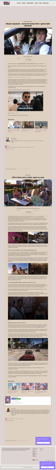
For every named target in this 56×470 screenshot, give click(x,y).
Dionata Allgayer (14, 138)
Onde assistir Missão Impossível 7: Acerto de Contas (27, 130)
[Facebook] (22, 61)
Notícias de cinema (28, 21)
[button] (54, 3)
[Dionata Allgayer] (8, 140)
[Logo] (6, 3)
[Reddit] (52, 460)
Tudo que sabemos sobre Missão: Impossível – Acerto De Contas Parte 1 (14, 130)
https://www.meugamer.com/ (13, 139)
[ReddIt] (32, 61)
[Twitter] (48, 460)
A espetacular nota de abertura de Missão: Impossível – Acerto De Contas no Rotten (41, 130)
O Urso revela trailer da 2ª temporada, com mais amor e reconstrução (21, 77)
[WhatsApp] (28, 61)
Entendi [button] (47, 467)
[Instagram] (46, 460)
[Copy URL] (33, 61)
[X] (24, 61)
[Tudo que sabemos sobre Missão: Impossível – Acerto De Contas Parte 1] (14, 124)
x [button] (54, 461)
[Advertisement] (28, 12)
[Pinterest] (26, 61)
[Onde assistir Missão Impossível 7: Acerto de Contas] (27, 124)
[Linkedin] (30, 61)
